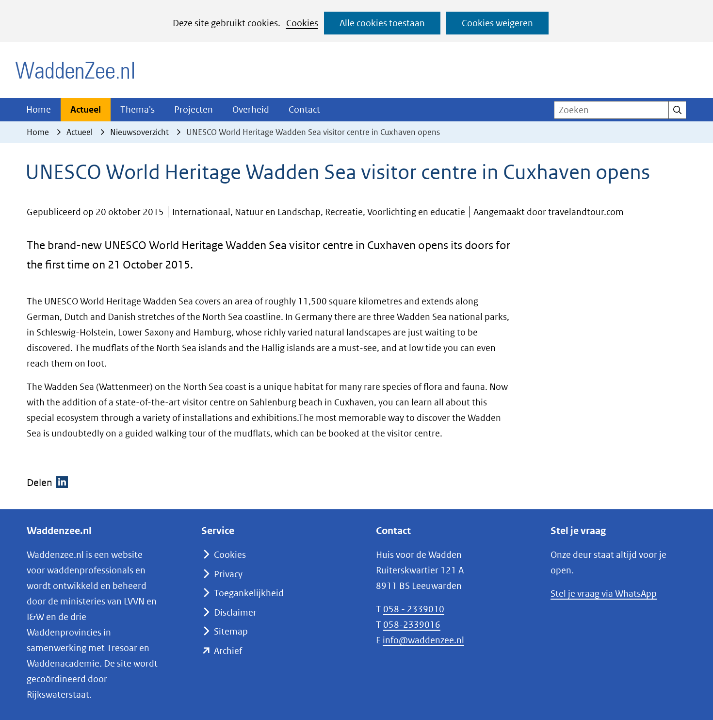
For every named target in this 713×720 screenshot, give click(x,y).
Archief (228, 650)
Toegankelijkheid (249, 593)
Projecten (193, 109)
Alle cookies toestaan (382, 23)
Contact (304, 109)
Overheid (250, 109)
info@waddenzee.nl (423, 640)
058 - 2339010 (413, 609)
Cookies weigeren (497, 23)
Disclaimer (235, 612)
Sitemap (231, 631)
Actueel (85, 109)
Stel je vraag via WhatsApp (604, 593)
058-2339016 (411, 624)
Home (38, 109)
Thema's (137, 109)
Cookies (302, 23)
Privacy (228, 574)
